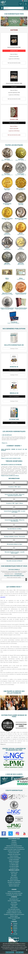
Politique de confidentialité (14, 917)
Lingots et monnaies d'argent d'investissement (14, 849)
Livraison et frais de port (14, 884)
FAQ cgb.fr (14, 905)
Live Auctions (14, 844)
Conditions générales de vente (14, 911)
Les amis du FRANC (14, 866)
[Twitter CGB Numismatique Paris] (10, 833)
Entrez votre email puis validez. (14, 577)
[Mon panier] (20, 5)
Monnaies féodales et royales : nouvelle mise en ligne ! (14, 552)
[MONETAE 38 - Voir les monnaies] (14, 360)
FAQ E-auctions (14, 907)
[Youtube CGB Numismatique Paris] (24, 833)
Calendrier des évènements (14, 854)
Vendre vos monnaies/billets (14, 891)
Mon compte (14, 873)
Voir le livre (14, 422)
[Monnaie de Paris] (14, 730)
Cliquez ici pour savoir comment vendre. (11, 458)
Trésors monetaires (14, 856)
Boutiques (14, 840)
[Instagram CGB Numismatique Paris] (17, 833)
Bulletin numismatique (14, 861)
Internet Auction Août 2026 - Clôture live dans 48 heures (14, 520)
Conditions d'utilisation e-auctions (14, 912)
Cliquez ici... (5, 443)
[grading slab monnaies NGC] (14, 756)
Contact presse (14, 904)
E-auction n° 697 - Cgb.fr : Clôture (14, 503)
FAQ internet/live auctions (14, 909)
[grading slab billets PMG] (14, 764)
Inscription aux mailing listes (14, 882)
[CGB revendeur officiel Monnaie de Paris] (14, 819)
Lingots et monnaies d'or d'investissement (14, 847)
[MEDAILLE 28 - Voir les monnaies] (14, 386)
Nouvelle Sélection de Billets (15, 528)
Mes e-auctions (14, 877)
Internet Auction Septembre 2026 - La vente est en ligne (14, 511)
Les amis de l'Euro (14, 868)
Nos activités (14, 902)
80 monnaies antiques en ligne (14, 544)
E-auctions (14, 842)
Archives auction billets (14, 852)
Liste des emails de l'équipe (14, 900)
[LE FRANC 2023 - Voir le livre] (14, 412)
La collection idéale (14, 864)
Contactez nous (14, 872)
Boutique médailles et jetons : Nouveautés (14, 536)
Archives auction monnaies (14, 850)
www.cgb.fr (2, 597)
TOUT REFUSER (19, 952)
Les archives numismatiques (14, 857)
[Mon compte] (26, 5)
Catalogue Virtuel (14, 348)
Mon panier (14, 875)
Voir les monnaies (14, 370)
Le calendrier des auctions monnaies (14, 893)
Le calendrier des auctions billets (14, 895)
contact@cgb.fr (18, 573)
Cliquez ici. (3, 744)
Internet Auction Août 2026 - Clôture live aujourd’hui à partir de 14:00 (14, 495)
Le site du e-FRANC (14, 862)
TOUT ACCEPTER (10, 952)
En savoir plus (14, 950)
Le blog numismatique (14, 859)
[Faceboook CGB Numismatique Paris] (4, 833)
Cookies (14, 919)
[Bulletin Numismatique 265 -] (14, 338)
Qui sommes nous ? (14, 899)
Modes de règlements (14, 885)
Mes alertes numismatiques (14, 880)
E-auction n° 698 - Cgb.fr (15, 486)
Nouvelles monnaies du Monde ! (15, 560)
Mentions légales (14, 916)
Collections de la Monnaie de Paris (14, 845)
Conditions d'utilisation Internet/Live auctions (14, 914)
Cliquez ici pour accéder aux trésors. (10, 475)
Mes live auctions (14, 879)
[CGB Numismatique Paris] (3, 5)
